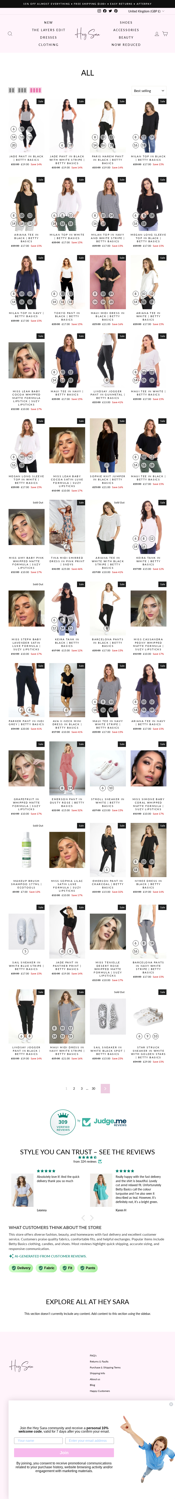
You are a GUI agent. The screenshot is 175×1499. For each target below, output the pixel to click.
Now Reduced (126, 45)
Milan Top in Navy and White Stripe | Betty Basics (108, 238)
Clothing (48, 45)
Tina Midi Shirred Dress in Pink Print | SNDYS (67, 561)
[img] (87, 1157)
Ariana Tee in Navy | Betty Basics (148, 722)
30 (93, 1088)
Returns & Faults (99, 1361)
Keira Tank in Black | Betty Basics (67, 642)
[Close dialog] (171, 1404)
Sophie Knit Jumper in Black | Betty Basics (107, 479)
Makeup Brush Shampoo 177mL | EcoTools (26, 884)
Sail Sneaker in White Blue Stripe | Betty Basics (26, 966)
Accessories (126, 30)
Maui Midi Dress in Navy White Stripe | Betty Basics (67, 1051)
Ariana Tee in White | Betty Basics (148, 316)
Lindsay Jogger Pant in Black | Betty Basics (26, 1051)
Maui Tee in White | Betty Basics (148, 393)
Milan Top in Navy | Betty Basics (26, 314)
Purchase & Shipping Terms (105, 1367)
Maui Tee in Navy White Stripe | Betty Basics (108, 724)
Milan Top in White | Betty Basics (67, 236)
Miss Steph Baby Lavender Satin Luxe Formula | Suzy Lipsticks (26, 644)
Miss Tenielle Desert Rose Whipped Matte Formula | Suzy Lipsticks (108, 969)
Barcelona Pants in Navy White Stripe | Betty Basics (148, 967)
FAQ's (93, 1355)
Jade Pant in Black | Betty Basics (26, 158)
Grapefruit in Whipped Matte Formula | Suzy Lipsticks (26, 804)
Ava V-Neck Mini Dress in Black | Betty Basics (67, 724)
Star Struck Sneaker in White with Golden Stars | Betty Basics (148, 1052)
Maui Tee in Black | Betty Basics (148, 478)
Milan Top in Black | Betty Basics (148, 158)
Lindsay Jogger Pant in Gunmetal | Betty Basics (107, 395)
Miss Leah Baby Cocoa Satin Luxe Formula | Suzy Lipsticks (67, 481)
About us (95, 1379)
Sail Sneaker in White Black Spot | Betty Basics (107, 1051)
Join (64, 1452)
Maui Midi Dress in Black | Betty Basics (108, 316)
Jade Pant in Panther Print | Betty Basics (67, 966)
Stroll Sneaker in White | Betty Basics (108, 802)
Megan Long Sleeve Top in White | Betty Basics (26, 479)
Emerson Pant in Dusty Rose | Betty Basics (67, 802)
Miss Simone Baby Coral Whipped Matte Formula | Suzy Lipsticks (149, 804)
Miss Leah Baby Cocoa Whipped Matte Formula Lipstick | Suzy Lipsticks (26, 398)
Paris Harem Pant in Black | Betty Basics (108, 160)
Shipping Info (97, 1373)
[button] (84, 1218)
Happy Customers (100, 1391)
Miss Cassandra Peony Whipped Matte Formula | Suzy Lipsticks (148, 644)
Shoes (126, 22)
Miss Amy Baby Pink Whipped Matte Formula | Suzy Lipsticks (26, 562)
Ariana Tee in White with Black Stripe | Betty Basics (108, 562)
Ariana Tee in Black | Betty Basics (26, 238)
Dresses (48, 37)
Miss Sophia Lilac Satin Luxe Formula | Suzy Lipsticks (67, 885)
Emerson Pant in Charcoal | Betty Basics (108, 884)
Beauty (126, 37)
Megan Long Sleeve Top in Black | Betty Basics (148, 238)
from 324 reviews (84, 1161)
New (48, 22)
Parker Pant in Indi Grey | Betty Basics (26, 722)
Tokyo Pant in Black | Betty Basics (67, 316)
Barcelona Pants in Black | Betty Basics (108, 642)
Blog (92, 1385)
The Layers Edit (49, 30)
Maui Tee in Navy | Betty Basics (67, 393)
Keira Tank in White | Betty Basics (148, 561)
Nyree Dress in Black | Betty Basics (148, 884)
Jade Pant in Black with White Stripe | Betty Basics (67, 160)
